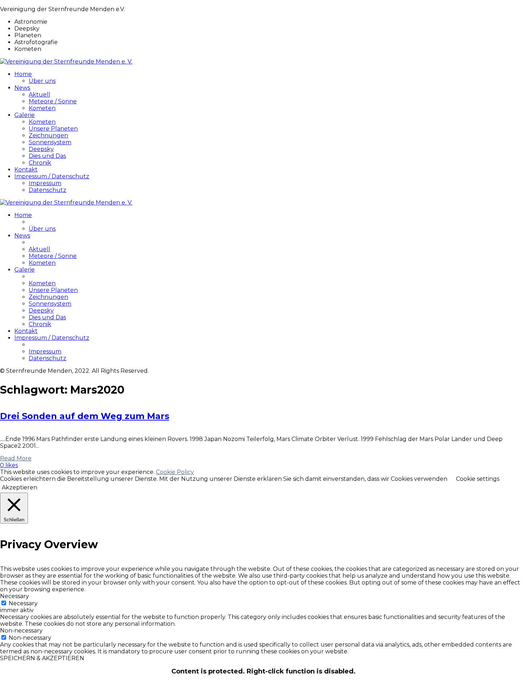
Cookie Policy (175, 472)
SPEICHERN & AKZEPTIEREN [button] (42, 658)
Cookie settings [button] (477, 478)
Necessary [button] (14, 596)
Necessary (23, 603)
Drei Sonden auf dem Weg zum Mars (84, 416)
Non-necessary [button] (21, 630)
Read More (16, 458)
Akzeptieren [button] (19, 487)
